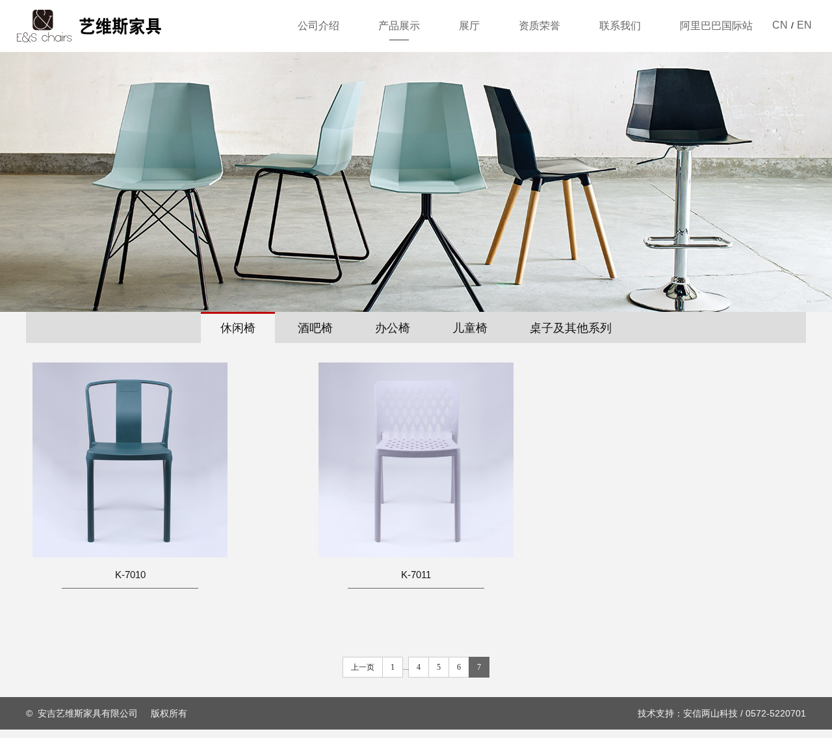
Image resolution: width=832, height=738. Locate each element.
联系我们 (620, 25)
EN (804, 25)
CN (780, 25)
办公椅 (392, 328)
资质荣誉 (539, 25)
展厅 (469, 25)
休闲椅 (237, 328)
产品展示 (399, 25)
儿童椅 (470, 328)
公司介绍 (318, 25)
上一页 (362, 667)
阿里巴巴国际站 (716, 25)
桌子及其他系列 (571, 328)
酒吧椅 (315, 328)
